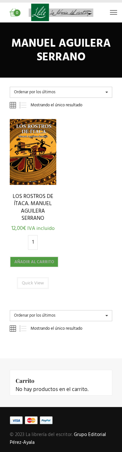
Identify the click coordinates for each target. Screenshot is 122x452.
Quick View (33, 183)
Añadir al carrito (34, 262)
